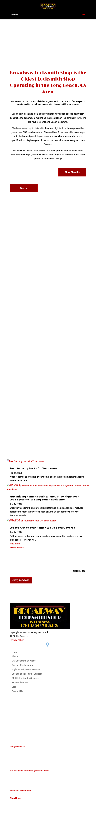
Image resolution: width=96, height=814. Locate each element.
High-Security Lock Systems (26, 669)
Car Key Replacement (23, 665)
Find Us (23, 188)
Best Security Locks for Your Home (34, 468)
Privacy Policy (17, 640)
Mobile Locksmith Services (25, 678)
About (15, 656)
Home (15, 652)
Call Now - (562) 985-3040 (48, 52)
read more (15, 543)
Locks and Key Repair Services (27, 673)
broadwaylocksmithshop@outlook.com (29, 770)
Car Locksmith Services (24, 660)
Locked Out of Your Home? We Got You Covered (42, 527)
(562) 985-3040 (20, 580)
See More (48, 250)
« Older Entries (17, 547)
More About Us (72, 172)
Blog (14, 686)
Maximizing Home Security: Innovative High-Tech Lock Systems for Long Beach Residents (44, 498)
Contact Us (17, 691)
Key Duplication (20, 682)
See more (48, 286)
